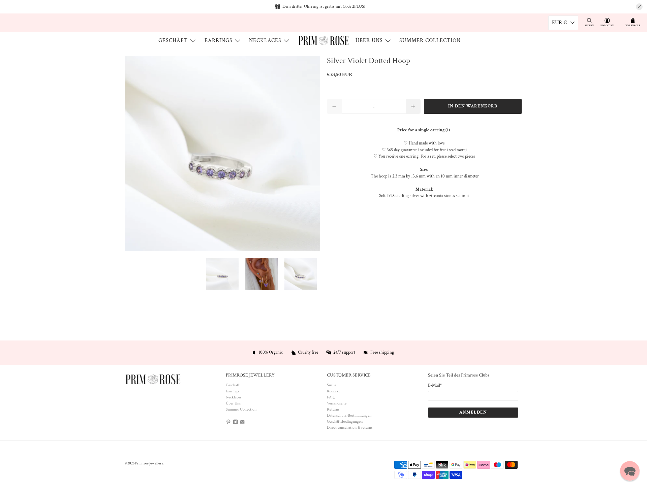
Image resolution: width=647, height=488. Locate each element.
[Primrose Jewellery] (323, 40)
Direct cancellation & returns (349, 427)
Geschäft (173, 40)
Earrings (219, 40)
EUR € (559, 22)
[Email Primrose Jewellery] (242, 423)
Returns (333, 409)
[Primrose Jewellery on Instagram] (235, 423)
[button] (630, 471)
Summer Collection (430, 40)
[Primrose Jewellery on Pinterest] (228, 423)
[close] (639, 6)
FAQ (330, 397)
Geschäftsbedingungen (345, 421)
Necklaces (265, 40)
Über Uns (369, 40)
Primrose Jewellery (149, 463)
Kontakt (333, 391)
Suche (331, 385)
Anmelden (473, 412)
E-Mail (435, 385)
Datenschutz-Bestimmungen (349, 415)
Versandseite (336, 403)
